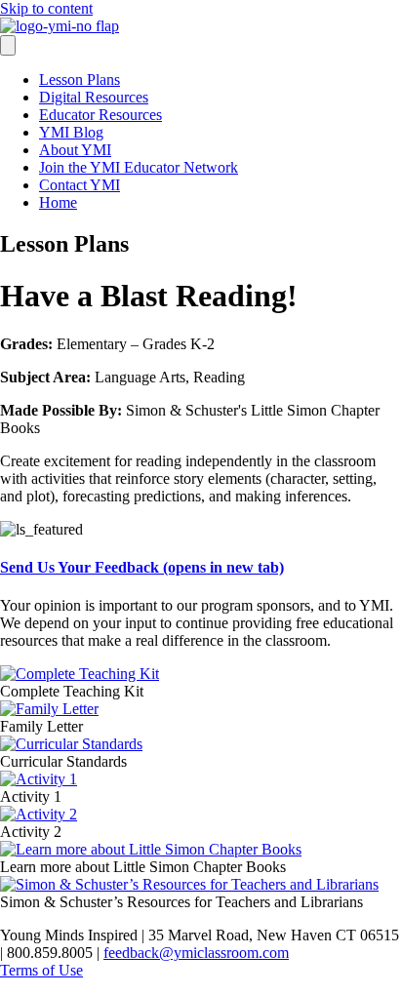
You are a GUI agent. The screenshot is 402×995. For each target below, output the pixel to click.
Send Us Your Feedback (142, 567)
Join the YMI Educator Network (138, 167)
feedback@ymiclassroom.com (196, 952)
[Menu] (8, 45)
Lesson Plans (79, 79)
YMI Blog (71, 132)
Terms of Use (41, 970)
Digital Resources (93, 97)
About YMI (75, 149)
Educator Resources (100, 114)
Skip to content (46, 8)
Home (58, 202)
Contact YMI (79, 185)
